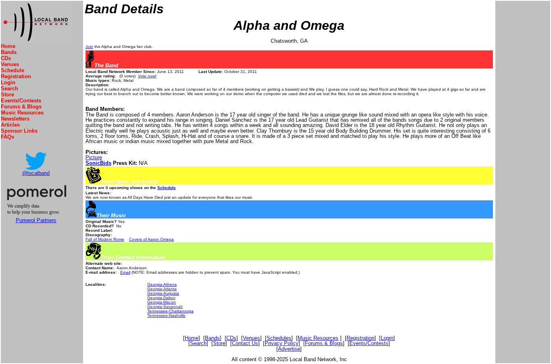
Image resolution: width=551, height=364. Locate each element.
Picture (94, 157)
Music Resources (22, 113)
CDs (6, 58)
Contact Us (245, 343)
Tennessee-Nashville (166, 315)
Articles (10, 125)
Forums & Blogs (21, 107)
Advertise (289, 349)
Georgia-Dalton (161, 297)
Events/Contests (21, 101)
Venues (10, 64)
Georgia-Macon (161, 302)
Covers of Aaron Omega (151, 239)
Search (9, 88)
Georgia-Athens (162, 284)
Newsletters (15, 119)
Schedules (279, 338)
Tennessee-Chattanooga (170, 311)
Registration (16, 76)
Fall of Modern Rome (105, 239)
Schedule (12, 70)
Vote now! (147, 76)
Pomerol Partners (36, 220)
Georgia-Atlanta (162, 289)
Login (8, 82)
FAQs (7, 137)
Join (89, 46)
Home (8, 46)
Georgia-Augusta (163, 293)
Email (125, 272)
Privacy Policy (281, 343)
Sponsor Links (19, 131)
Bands (9, 52)
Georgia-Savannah (165, 306)
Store (7, 95)
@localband (36, 173)
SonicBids (98, 163)
